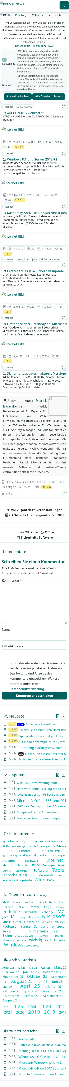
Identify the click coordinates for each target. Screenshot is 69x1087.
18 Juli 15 (17, 356)
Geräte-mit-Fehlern (49, 841)
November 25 (12, 977)
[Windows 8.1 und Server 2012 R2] (13, 129)
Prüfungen (49, 865)
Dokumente (21, 850)
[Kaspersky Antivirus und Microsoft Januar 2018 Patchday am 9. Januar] (13, 183)
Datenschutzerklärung (26, 689)
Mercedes (33, 917)
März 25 (54, 987)
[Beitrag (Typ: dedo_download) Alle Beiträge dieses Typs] (63, 716)
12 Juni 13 (17, 306)
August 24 (10, 1000)
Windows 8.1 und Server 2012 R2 (31, 159)
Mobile (23, 865)
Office (35, 865)
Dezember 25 (53, 972)
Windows (44, 880)
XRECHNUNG (25, 106)
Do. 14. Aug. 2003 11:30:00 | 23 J (30, 482)
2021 (8, 1012)
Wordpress (32, 945)
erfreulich (30, 912)
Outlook (47, 922)
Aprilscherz (47, 902)
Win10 (50, 939)
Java (34, 259)
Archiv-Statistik (22, 959)
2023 (45, 1006)
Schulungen (43, 846)
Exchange (47, 912)
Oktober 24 (31, 996)
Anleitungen (58, 855)
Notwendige (8, 63)
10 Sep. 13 (18, 141)
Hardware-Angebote (18, 846)
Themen (16, 894)
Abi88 (5, 902)
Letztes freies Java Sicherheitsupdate (35, 271)
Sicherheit (23, 870)
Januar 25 (31, 991)
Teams (59, 935)
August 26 (8, 967)
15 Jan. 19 (17, 248)
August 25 (22, 981)
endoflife (11, 911)
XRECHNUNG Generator (25, 113)
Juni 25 (57, 982)
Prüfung (25, 926)
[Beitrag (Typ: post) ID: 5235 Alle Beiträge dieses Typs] (5, 248)
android (30, 902)
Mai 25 (7, 987)
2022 (60, 1006)
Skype (44, 935)
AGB (51, 45)
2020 (20, 1012)
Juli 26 (21, 967)
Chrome (7, 907)
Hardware (32, 860)
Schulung (58, 926)
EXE (21, 754)
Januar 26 (31, 972)
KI (13, 916)
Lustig (21, 917)
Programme (53, 850)
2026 (5, 1007)
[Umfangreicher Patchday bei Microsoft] (13, 294)
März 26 (60, 967)
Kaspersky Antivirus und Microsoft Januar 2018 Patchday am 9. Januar (36, 213)
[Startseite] (9, 15)
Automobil (9, 860)
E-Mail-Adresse (12, 646)
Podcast (9, 926)
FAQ (61, 911)
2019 (34, 1011)
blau (61, 902)
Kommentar (12, 580)
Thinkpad (8, 940)
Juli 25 (42, 982)
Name (6, 629)
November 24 (10, 996)
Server (7, 870)
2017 (63, 1012)
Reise (61, 865)
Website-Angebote (17, 880)
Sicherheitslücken (51, 259)
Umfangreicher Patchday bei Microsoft (36, 324)
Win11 (63, 940)
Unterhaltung (14, 874)
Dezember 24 (52, 991)
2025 (17, 1006)
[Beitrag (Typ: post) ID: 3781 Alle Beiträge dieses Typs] (5, 195)
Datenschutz (22, 45)
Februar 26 (12, 972)
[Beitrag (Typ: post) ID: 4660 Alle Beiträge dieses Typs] (5, 142)
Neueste (16, 716)
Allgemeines (41, 855)
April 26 (45, 967)
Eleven (60, 907)
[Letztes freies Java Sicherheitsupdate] (13, 236)
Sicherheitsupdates (18, 935)
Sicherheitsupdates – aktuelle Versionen (36, 373)
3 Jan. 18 (17, 195)
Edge (47, 907)
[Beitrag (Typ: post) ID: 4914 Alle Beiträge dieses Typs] (3, 482)
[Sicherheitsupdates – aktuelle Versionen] (13, 344)
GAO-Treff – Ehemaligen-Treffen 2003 (36, 512)
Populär (16, 775)
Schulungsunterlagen (17, 855)
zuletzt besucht (22, 1031)
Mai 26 (33, 967)
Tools (58, 869)
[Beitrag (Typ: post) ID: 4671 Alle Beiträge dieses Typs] (5, 307)
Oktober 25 (37, 976)
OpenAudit (31, 922)
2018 (49, 1012)
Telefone (61, 846)
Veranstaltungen (50, 875)
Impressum (39, 45)
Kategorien (19, 833)
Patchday (59, 922)
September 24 (53, 996)
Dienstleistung (15, 841)
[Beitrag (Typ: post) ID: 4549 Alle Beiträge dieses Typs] (5, 356)
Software (41, 870)
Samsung (41, 926)
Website (22, 940)
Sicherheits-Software (36, 535)
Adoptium (23, 259)
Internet (39, 15)
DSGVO (34, 907)
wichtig (35, 939)
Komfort (6, 85)
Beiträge (22, 15)
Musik (6, 922)
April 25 (30, 985)
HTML (21, 724)
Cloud (22, 907)
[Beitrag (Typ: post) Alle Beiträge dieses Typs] (58, 716)
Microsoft (9, 865)
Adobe (17, 902)
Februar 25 (11, 991)
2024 (31, 1006)
